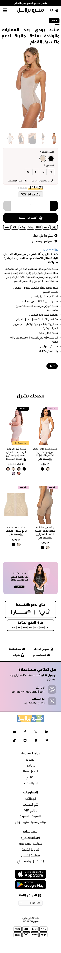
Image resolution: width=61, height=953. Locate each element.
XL (28, 172)
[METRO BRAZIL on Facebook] (25, 732)
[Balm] (8, 469)
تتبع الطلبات (30, 804)
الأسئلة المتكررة (30, 837)
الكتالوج (30, 777)
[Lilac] (13, 473)
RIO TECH (28, 921)
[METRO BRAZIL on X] (35, 732)
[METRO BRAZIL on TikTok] (14, 741)
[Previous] (8, 139)
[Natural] (42, 158)
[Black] (51, 158)
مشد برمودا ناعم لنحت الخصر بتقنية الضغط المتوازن (45, 530)
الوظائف (30, 798)
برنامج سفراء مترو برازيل (30, 822)
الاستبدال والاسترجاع (30, 861)
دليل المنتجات (30, 783)
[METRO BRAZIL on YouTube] (14, 732)
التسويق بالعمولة (30, 816)
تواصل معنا (30, 771)
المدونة (30, 759)
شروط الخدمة (30, 849)
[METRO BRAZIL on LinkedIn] (46, 732)
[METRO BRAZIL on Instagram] (25, 741)
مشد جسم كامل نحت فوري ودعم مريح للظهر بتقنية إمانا (45, 452)
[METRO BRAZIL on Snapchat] (35, 741)
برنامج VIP (30, 810)
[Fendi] (19, 469)
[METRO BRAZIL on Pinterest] (46, 741)
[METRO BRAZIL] (30, 10)
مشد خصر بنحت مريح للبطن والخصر (16, 529)
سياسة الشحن (30, 855)
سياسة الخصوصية (30, 843)
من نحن (31, 765)
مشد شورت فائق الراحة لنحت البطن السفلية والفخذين (16, 452)
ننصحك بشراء (30, 395)
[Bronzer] (19, 473)
